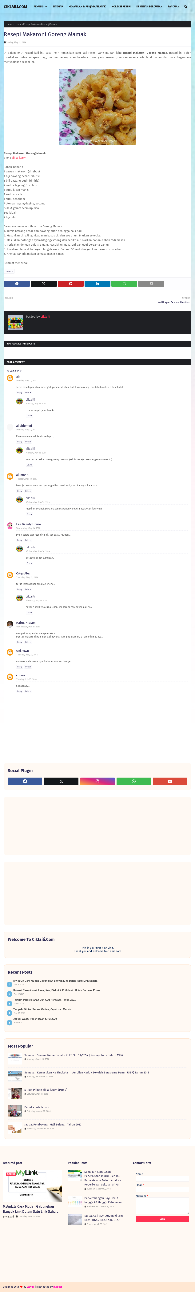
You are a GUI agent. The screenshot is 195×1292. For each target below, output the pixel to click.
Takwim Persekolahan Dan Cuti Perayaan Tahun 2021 (44, 999)
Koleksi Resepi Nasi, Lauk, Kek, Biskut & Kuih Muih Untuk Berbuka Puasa (56, 990)
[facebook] (25, 781)
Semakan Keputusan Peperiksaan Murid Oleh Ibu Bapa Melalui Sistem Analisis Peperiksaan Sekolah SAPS (102, 1178)
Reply (19, 393)
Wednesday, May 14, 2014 (38, 502)
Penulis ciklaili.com (36, 1107)
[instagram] (97, 781)
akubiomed (24, 426)
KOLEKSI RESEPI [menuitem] (121, 6)
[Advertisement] (36, 825)
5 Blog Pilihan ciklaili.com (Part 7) (45, 1090)
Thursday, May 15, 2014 (27, 577)
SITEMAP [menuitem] (58, 6)
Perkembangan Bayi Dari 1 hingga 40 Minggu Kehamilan (103, 1200)
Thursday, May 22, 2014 (36, 600)
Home (10, 24)
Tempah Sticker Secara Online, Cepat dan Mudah (42, 1009)
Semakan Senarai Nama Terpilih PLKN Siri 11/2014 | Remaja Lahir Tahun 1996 (73, 1055)
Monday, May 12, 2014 (26, 380)
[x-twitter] (61, 781)
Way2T (30, 1286)
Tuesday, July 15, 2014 (26, 679)
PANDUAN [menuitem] (173, 6)
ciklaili (45, 316)
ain (18, 376)
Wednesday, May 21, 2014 (28, 627)
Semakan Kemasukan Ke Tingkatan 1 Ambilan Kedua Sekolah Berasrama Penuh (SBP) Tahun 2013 (86, 1072)
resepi (18, 24)
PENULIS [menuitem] (39, 6)
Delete (28, 393)
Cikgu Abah (23, 573)
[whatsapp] (134, 781)
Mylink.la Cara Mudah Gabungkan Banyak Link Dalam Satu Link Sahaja (55, 980)
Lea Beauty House (28, 524)
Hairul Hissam (26, 623)
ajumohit (22, 475)
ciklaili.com (19, 157)
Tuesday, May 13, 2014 (26, 479)
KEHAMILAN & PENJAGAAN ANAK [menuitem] (87, 6)
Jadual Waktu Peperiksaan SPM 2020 (35, 1018)
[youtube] (170, 781)
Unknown (22, 651)
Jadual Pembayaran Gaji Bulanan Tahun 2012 (52, 1124)
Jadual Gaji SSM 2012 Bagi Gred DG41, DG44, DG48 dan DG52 (104, 1218)
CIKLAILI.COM (15, 6)
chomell (21, 675)
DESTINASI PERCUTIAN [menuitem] (149, 6)
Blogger (57, 1286)
